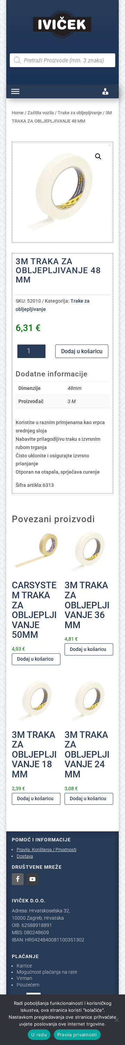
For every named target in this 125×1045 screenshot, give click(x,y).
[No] (116, 1019)
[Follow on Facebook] (18, 879)
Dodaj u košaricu (81, 351)
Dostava (25, 856)
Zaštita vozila (40, 112)
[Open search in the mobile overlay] (62, 60)
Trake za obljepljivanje (80, 112)
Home (18, 112)
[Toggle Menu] (15, 91)
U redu (39, 1034)
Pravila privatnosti (77, 1034)
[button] (98, 156)
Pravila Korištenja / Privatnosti (46, 849)
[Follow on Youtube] (32, 879)
